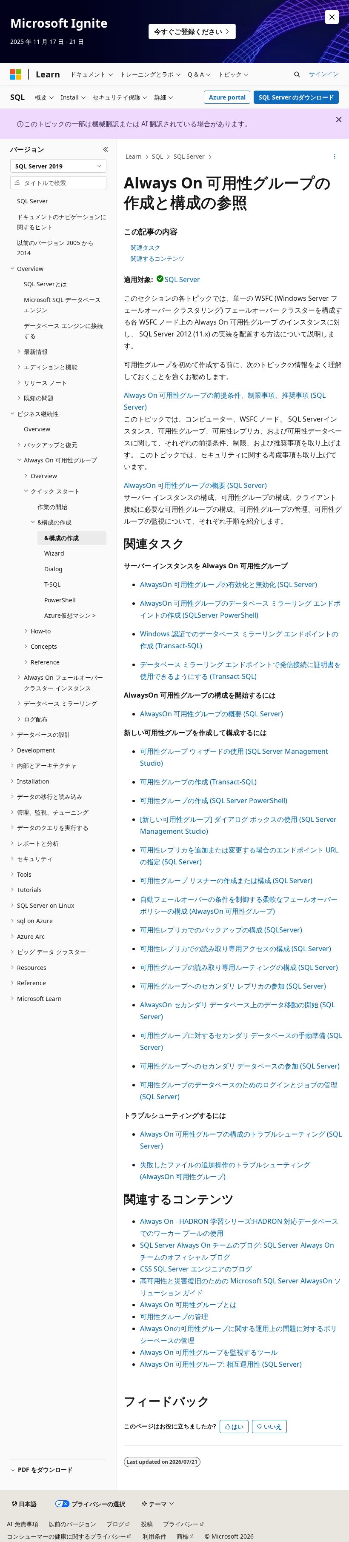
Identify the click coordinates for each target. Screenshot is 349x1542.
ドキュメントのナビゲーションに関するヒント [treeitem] (61, 222)
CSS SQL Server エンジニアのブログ (196, 1269)
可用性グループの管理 (174, 1316)
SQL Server (189, 156)
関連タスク (145, 247)
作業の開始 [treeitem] (52, 507)
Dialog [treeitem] (53, 569)
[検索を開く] (297, 74)
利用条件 (154, 1536)
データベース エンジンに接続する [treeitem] (63, 331)
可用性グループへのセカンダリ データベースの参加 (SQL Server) (240, 1066)
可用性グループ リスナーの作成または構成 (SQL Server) (226, 880)
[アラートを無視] (332, 17)
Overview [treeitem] (37, 429)
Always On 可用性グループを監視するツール (208, 1352)
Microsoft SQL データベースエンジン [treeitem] (62, 305)
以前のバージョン (72, 1524)
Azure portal (227, 97)
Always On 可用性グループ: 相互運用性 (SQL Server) (221, 1364)
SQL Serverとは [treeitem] (45, 284)
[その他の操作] (334, 157)
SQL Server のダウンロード (296, 97)
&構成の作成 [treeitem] (61, 538)
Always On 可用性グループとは (188, 1304)
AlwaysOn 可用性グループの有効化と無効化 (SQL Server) (228, 584)
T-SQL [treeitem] (52, 584)
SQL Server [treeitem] (32, 201)
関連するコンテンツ (157, 258)
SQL (157, 156)
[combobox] (58, 166)
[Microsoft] (15, 74)
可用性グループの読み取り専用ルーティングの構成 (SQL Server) (239, 967)
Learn (134, 156)
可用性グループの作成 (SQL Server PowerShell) (213, 800)
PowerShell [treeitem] (60, 600)
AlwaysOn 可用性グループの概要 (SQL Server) (195, 485)
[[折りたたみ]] (105, 149)
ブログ (115, 1524)
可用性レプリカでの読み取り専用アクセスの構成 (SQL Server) (235, 948)
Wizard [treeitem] (54, 553)
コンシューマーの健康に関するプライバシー (66, 1536)
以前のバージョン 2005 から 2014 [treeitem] (55, 248)
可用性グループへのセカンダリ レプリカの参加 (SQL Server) (233, 986)
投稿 (147, 1524)
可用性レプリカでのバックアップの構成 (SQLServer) (221, 930)
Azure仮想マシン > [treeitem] (70, 615)
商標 (183, 1536)
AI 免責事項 (22, 1524)
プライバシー (181, 1524)
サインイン (324, 74)
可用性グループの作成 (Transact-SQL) (198, 782)
